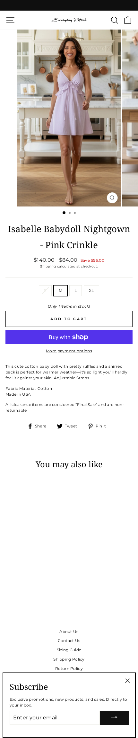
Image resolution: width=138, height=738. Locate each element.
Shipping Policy (68, 659)
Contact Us (69, 640)
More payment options (69, 350)
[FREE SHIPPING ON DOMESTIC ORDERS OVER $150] (69, 5)
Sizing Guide (69, 649)
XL (91, 290)
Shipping (48, 266)
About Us (68, 631)
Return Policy (69, 668)
